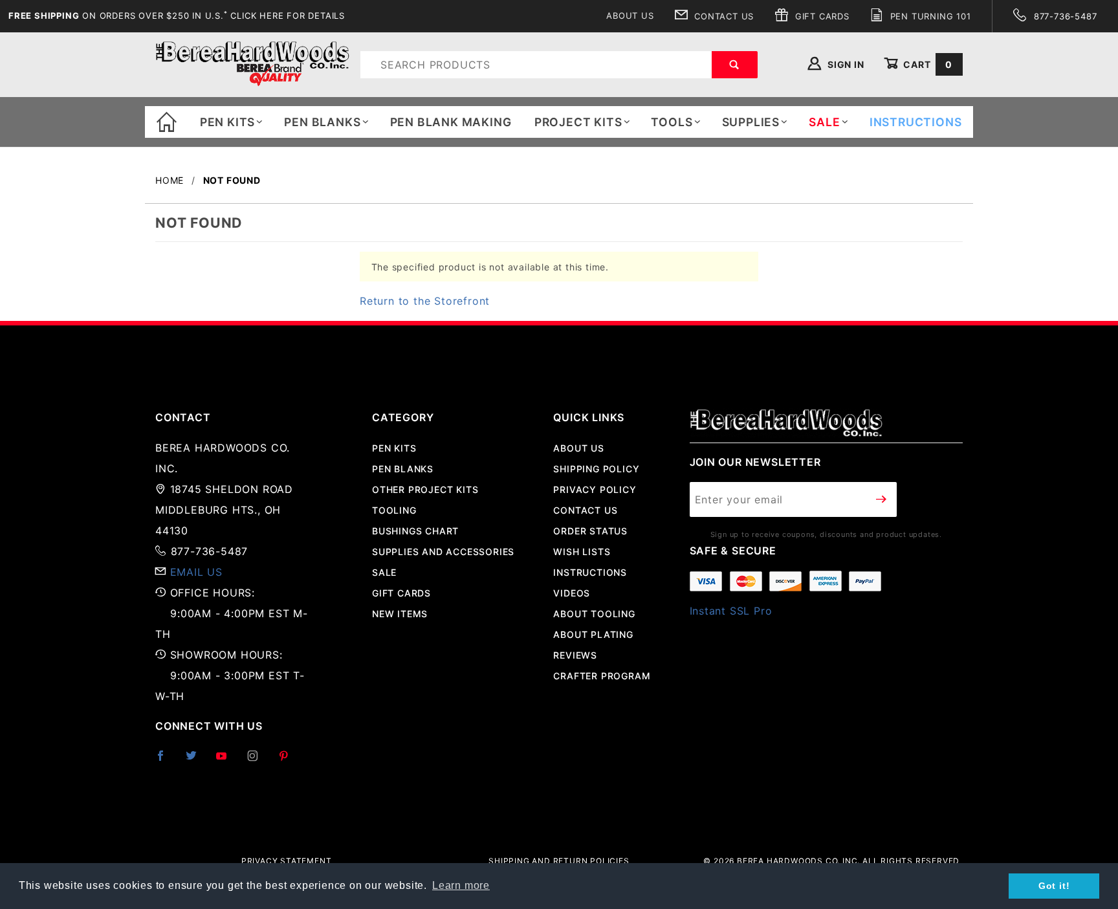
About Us (629, 15)
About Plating (593, 634)
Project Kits (578, 122)
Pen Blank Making (451, 122)
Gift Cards (820, 16)
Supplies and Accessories (443, 551)
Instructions (590, 572)
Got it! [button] (1054, 886)
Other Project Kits (425, 489)
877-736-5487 (1064, 16)
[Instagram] (258, 760)
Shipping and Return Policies (558, 861)
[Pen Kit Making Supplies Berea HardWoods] (252, 63)
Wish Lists (581, 551)
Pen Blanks (322, 122)
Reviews (575, 655)
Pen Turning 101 (929, 16)
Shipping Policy (596, 468)
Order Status (590, 530)
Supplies (751, 122)
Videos (571, 592)
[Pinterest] (289, 760)
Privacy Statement (286, 861)
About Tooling (594, 613)
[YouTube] (227, 760)
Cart (926, 64)
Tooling (394, 510)
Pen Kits (227, 122)
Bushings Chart (415, 530)
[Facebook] (166, 760)
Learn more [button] (461, 885)
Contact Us (722, 16)
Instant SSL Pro (731, 610)
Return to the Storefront (425, 300)
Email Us (196, 571)
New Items (400, 613)
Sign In (844, 64)
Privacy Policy (594, 489)
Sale (384, 572)
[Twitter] (197, 760)
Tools (671, 122)
